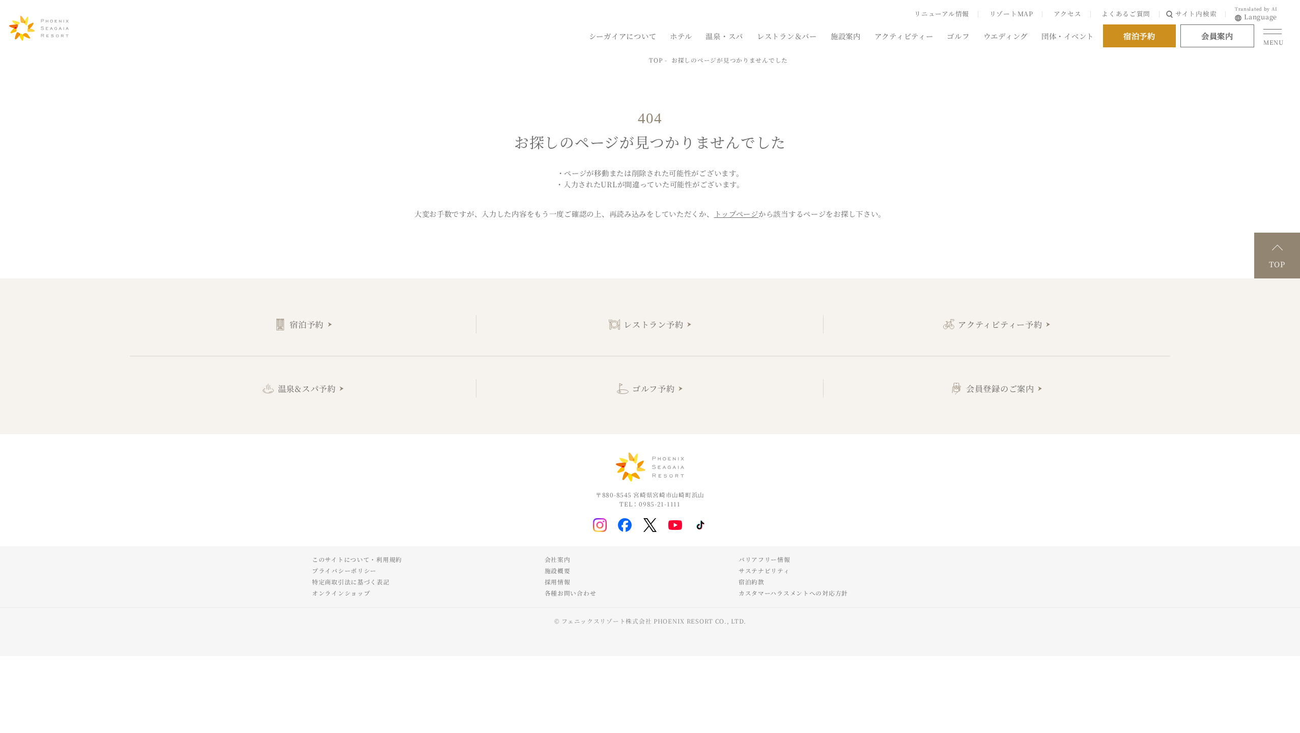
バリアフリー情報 (764, 559)
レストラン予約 (653, 324)
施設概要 (558, 571)
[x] (650, 525)
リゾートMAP (1011, 13)
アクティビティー (904, 35)
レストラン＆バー (787, 35)
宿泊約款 (752, 582)
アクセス (1068, 13)
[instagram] (600, 525)
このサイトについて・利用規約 (357, 559)
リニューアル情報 (941, 13)
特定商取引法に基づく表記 (351, 582)
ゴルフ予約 (653, 388)
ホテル (681, 35)
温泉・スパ (724, 35)
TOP (655, 60)
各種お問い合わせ (571, 593)
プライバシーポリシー (344, 571)
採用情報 (558, 582)
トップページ (736, 213)
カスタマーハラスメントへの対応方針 (793, 593)
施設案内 (846, 35)
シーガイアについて (622, 35)
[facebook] (625, 525)
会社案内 (558, 559)
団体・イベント (1067, 35)
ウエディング (1005, 35)
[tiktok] (701, 525)
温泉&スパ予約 (307, 388)
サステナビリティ (764, 571)
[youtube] (675, 525)
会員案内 (1217, 35)
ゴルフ (958, 35)
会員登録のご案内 (1000, 388)
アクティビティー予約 (1000, 324)
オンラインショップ (341, 593)
